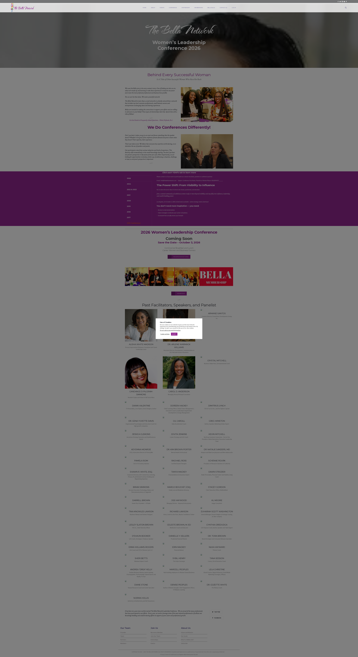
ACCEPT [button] (174, 334)
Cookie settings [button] (165, 334)
